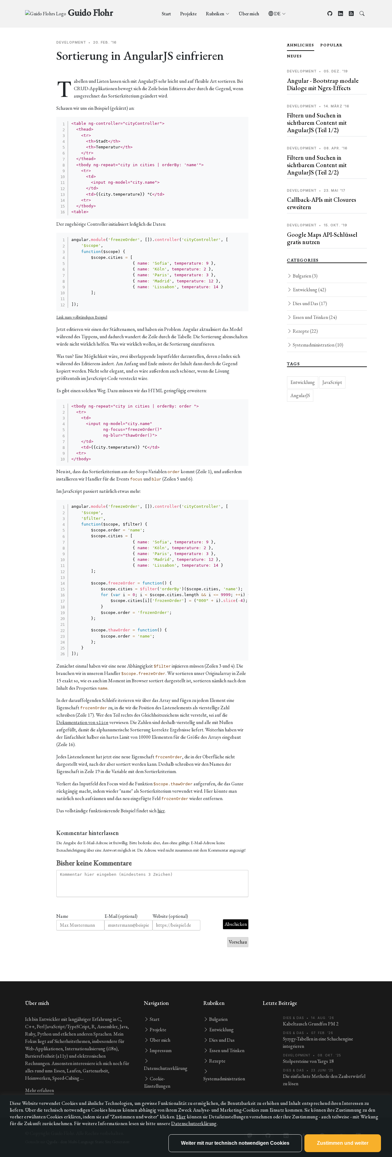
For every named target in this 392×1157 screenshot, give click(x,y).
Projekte (188, 13)
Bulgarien (305, 276)
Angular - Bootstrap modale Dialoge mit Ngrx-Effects (323, 84)
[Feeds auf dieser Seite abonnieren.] (351, 13)
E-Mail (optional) (121, 916)
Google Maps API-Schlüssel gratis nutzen (322, 238)
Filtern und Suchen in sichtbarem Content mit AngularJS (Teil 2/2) (317, 165)
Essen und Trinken (314, 317)
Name (62, 916)
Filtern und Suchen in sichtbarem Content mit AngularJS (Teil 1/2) (317, 122)
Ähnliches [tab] (300, 45)
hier (161, 810)
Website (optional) (170, 916)
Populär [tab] (331, 45)
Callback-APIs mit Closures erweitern (321, 203)
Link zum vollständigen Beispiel (81, 317)
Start (166, 13)
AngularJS (300, 395)
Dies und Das (309, 303)
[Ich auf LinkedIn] (340, 13)
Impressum (160, 1050)
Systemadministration (317, 345)
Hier (181, 1116)
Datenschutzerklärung (194, 1123)
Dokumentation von (82, 722)
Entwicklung (309, 289)
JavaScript (332, 382)
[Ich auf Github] (329, 13)
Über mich (249, 13)
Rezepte (305, 331)
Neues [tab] (294, 56)
